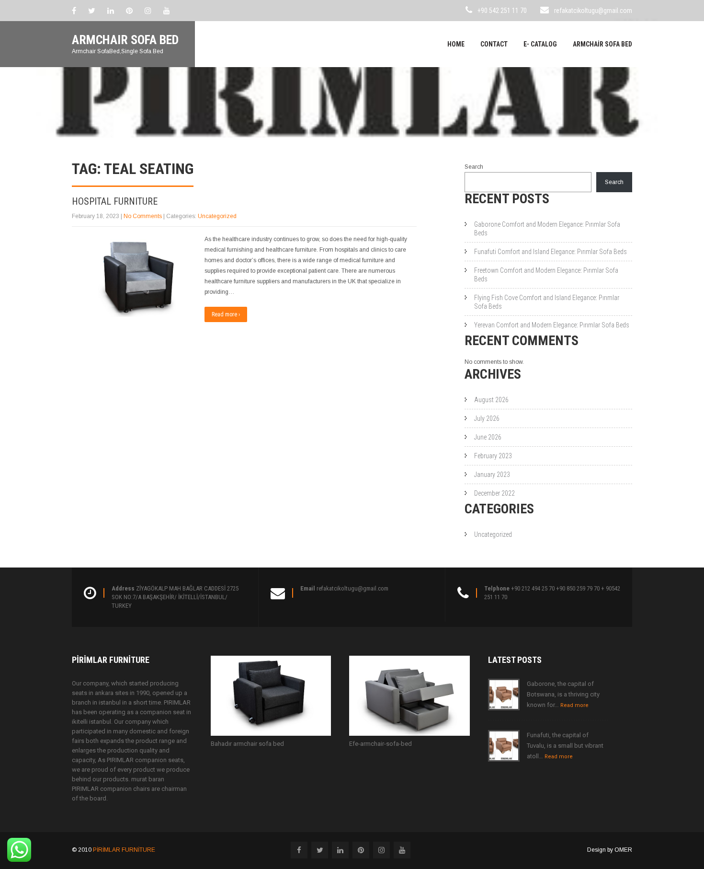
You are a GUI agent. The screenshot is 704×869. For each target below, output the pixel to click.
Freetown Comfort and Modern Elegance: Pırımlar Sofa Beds (546, 274)
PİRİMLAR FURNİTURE (124, 849)
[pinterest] (129, 10)
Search (474, 166)
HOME (456, 44)
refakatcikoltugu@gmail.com (593, 10)
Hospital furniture (115, 201)
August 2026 (491, 400)
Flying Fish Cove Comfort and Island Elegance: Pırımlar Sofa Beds (546, 302)
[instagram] (148, 10)
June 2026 (487, 437)
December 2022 (494, 493)
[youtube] (166, 10)
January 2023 (492, 474)
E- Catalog (540, 44)
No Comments (143, 216)
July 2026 (487, 418)
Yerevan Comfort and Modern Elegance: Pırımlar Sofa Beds (551, 325)
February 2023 (493, 456)
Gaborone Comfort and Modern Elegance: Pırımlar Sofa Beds (547, 228)
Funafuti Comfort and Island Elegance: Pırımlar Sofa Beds (550, 251)
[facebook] (74, 10)
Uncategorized (217, 216)
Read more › (226, 314)
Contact (494, 44)
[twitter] (91, 10)
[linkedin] (110, 10)
